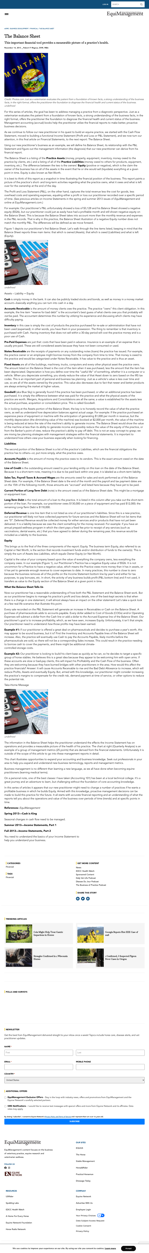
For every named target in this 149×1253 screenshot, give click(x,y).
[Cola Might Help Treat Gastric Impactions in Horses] (19, 934)
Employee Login (83, 1209)
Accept (128, 1248)
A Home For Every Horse (17, 1216)
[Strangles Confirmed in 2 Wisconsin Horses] (19, 958)
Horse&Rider (82, 1167)
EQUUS (79, 1148)
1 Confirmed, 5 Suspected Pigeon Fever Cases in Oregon (120, 957)
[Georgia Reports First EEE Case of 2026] (90, 934)
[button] (78, 898)
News (78, 867)
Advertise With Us (84, 1203)
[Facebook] (5, 1168)
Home (6, 29)
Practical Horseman (84, 1174)
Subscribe (75, 1121)
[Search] (142, 4)
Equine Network (83, 1196)
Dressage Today (83, 1181)
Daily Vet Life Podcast (86, 878)
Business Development (19, 29)
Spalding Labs (12, 1203)
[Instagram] (9, 1168)
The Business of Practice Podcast (91, 885)
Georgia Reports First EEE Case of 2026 (121, 933)
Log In (105, 4)
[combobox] (125, 4)
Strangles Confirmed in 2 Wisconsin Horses (51, 957)
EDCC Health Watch (85, 871)
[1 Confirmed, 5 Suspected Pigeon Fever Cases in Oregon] (90, 958)
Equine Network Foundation (19, 1222)
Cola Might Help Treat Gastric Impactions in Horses (48, 933)
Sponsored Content (85, 874)
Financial (34, 29)
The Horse (80, 1154)
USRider (9, 1196)
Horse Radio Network (16, 1229)
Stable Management (85, 1161)
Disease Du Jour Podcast (87, 881)
